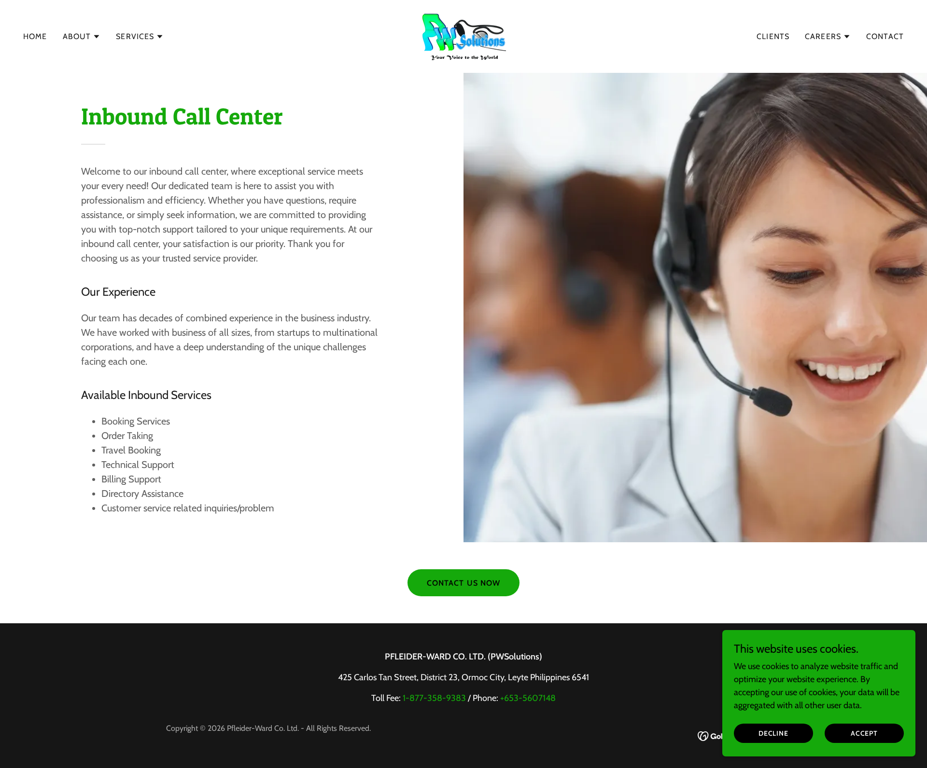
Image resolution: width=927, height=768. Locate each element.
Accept (864, 733)
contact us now (464, 583)
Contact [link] (885, 36)
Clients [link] (773, 36)
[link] (463, 35)
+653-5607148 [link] (528, 698)
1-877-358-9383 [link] (434, 698)
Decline (773, 733)
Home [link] (35, 36)
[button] (82, 36)
